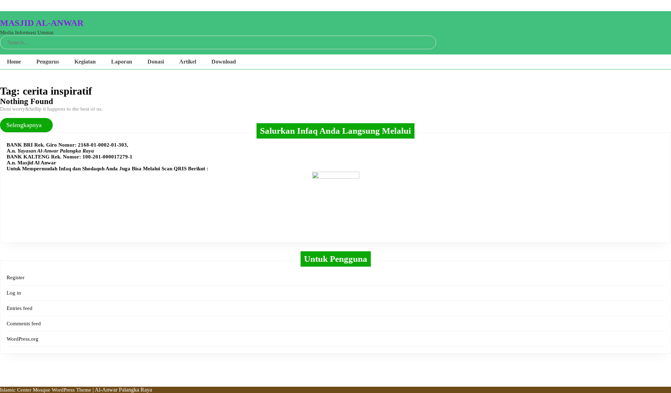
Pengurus (47, 62)
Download (223, 62)
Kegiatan (85, 62)
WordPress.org (22, 339)
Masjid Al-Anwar (42, 23)
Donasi (155, 62)
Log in (14, 293)
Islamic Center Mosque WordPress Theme (46, 390)
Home (14, 62)
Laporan (121, 62)
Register (15, 277)
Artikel (187, 62)
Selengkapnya (26, 124)
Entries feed (20, 308)
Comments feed (24, 323)
